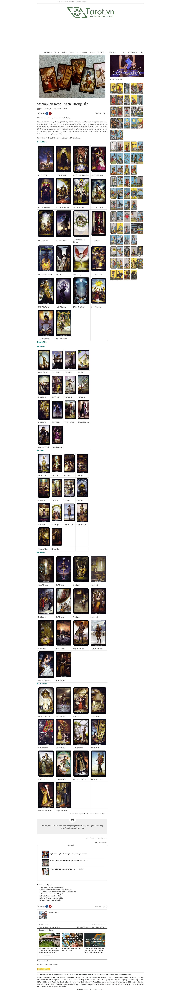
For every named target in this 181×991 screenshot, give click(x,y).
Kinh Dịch (112, 52)
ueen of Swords (44, 680)
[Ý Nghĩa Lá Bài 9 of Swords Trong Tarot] (134, 228)
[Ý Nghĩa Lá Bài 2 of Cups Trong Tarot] (120, 181)
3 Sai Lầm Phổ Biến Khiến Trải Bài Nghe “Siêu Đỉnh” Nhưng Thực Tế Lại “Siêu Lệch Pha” (94, 950)
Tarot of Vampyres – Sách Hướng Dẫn (52, 898)
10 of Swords (60, 648)
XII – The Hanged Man (45, 275)
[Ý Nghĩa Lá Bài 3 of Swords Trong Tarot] (127, 216)
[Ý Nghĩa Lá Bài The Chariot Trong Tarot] (127, 100)
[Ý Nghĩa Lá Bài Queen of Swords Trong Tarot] (127, 240)
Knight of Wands (83, 422)
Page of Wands (70, 422)
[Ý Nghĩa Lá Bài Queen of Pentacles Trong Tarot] (127, 275)
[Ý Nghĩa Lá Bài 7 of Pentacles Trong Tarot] (120, 263)
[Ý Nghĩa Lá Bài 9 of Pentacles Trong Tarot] (134, 263)
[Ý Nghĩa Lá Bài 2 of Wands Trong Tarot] (120, 147)
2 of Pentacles (60, 716)
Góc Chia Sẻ (131, 52)
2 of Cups (55, 475)
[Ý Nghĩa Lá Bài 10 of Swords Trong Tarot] (140, 228)
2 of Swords (60, 585)
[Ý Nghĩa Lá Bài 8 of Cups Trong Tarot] (127, 193)
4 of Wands (81, 372)
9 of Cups (41, 525)
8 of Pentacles (95, 748)
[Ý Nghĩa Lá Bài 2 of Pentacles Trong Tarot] (120, 251)
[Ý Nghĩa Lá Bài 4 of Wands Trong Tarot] (134, 147)
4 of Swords (95, 585)
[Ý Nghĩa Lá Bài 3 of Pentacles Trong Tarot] (127, 251)
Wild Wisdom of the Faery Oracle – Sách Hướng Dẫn (56, 889)
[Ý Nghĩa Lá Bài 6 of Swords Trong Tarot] (113, 228)
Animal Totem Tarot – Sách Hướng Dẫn (52, 894)
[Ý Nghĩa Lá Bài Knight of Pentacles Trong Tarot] (120, 275)
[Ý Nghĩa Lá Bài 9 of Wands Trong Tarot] (134, 158)
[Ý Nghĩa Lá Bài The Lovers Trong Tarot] (120, 100)
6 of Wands (55, 397)
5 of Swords (42, 617)
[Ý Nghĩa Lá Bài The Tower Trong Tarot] (120, 123)
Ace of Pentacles (44, 716)
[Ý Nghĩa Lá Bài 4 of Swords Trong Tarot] (134, 216)
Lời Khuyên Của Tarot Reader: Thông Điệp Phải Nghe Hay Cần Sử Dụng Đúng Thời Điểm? (49, 950)
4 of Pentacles (95, 716)
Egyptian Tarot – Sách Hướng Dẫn (51, 896)
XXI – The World (61, 339)
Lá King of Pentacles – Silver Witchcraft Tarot (91, 927)
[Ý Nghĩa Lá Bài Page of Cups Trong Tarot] (113, 205)
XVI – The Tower (43, 307)
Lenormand (72, 52)
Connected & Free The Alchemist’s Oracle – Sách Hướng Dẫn (58, 892)
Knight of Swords (96, 648)
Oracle (63, 52)
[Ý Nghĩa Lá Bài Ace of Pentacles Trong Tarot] (113, 251)
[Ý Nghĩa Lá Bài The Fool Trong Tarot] (113, 88)
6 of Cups (55, 500)
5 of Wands (42, 397)
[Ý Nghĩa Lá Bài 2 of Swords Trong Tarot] (120, 216)
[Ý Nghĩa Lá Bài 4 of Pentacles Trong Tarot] (134, 251)
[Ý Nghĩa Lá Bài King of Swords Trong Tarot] (134, 240)
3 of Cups (67, 475)
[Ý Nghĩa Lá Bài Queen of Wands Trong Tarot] (127, 170)
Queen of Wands (43, 447)
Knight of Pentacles (97, 779)
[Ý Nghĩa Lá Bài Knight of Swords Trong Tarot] (120, 240)
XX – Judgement (43, 339)
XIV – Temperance (79, 275)
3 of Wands (68, 372)
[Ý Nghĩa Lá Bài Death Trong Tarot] (134, 112)
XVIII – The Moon (79, 307)
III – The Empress (97, 175)
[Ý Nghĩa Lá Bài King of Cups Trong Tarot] (134, 205)
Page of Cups (68, 525)
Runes (91, 52)
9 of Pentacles (43, 779)
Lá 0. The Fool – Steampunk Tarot (49, 927)
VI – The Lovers (78, 207)
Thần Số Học (101, 52)
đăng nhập (46, 964)
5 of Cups (41, 500)
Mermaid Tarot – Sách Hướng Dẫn (51, 900)
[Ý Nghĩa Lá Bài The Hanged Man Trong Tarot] (127, 112)
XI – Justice (95, 241)
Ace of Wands (43, 372)
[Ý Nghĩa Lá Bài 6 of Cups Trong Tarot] (113, 193)
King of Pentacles (61, 810)
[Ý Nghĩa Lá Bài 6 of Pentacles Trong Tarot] (113, 263)
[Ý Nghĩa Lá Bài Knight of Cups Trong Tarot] (120, 205)
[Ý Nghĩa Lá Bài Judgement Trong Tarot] (113, 135)
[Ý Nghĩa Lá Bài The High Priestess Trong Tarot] (127, 88)
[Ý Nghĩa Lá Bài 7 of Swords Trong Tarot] (120, 228)
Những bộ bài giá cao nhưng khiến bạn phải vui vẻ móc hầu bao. (69, 860)
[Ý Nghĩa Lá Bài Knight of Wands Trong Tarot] (120, 170)
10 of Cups (55, 525)
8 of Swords (95, 617)
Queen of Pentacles (44, 810)
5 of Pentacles (43, 748)
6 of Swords (60, 617)
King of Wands (57, 447)
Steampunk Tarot (96, 122)
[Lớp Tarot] (127, 66)
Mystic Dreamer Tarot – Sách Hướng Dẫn (53, 887)
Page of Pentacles (79, 779)
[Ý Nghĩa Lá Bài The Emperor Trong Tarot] (140, 88)
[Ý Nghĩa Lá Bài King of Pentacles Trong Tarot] (134, 275)
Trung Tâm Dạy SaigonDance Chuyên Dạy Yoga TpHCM (85, 974)
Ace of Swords (43, 585)
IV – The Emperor (44, 207)
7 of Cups (67, 500)
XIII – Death (60, 275)
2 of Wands (55, 372)
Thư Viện (121, 52)
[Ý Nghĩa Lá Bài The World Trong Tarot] (120, 135)
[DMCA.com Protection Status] (43, 969)
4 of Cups (80, 475)
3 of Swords (77, 585)
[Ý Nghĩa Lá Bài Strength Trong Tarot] (134, 100)
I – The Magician (61, 175)
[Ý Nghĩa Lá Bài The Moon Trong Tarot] (134, 123)
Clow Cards (83, 52)
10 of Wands (56, 422)
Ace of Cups (42, 475)
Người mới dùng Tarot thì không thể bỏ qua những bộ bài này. (68, 854)
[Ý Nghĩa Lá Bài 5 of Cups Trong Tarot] (140, 181)
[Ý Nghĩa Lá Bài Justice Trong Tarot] (120, 112)
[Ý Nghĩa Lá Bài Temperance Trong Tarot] (140, 112)
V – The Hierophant (62, 207)
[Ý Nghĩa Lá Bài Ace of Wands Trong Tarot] (113, 147)
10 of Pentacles (61, 779)
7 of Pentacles (78, 748)
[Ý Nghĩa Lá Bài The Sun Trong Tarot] (140, 123)
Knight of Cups (81, 525)
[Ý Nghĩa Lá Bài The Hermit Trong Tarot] (140, 100)
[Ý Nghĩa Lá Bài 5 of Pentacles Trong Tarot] (140, 251)
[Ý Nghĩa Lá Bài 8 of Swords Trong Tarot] (127, 228)
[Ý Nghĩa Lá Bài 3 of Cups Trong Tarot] (127, 181)
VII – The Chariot (97, 207)
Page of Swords (78, 648)
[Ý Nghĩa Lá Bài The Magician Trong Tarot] (120, 88)
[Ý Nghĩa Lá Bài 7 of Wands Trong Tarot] (120, 158)
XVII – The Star (61, 307)
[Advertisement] (90, 32)
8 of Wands (81, 397)
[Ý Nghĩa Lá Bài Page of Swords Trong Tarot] (113, 240)
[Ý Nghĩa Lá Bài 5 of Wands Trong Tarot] (140, 147)
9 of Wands (42, 422)
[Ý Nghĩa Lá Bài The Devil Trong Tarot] (113, 123)
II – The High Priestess (81, 175)
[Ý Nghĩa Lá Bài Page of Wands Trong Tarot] (113, 170)
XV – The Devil (96, 275)
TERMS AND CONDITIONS (96, 989)
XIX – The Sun (96, 307)
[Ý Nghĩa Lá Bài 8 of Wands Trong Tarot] (127, 158)
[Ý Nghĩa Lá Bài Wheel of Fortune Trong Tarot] (113, 112)
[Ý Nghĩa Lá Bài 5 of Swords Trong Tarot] (140, 216)
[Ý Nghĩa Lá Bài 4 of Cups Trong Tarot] (134, 181)
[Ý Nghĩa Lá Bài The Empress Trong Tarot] (134, 88)
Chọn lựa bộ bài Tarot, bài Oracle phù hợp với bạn (71, 2)
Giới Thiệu (47, 52)
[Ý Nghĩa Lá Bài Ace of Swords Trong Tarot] (113, 216)
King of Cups (56, 549)
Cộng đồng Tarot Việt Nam (46, 974)
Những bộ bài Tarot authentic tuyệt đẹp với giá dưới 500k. (67, 869)
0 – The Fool (42, 175)
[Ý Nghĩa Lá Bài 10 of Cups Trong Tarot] (140, 193)
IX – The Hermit (61, 241)
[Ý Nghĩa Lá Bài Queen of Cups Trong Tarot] (127, 205)
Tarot (55, 52)
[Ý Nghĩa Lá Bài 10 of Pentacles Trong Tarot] (140, 263)
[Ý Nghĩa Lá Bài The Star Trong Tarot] (127, 123)
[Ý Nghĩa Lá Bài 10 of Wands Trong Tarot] (140, 158)
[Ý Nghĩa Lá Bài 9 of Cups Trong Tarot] (134, 193)
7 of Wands (68, 397)
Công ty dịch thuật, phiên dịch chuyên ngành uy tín (117, 974)
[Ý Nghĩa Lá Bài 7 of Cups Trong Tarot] (120, 193)
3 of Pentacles (78, 716)
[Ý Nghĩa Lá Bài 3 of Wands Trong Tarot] (127, 147)
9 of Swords (42, 648)
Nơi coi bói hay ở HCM (95, 977)
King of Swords (61, 680)
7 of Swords (77, 617)
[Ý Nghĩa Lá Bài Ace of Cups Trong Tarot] (113, 181)
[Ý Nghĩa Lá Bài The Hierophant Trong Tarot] (113, 100)
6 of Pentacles (60, 748)
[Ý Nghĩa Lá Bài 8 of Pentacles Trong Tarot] (127, 263)
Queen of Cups (43, 549)
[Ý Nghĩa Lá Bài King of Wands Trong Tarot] (134, 170)
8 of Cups (80, 500)
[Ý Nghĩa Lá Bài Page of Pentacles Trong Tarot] (113, 275)
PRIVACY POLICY (82, 989)
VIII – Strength (43, 241)
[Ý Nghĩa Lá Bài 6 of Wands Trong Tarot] (113, 158)
